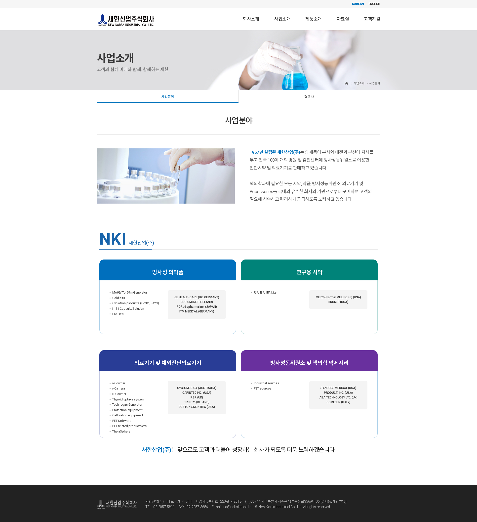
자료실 (343, 19)
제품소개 (313, 19)
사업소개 (282, 19)
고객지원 (372, 19)
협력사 (309, 97)
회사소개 (251, 19)
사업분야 (167, 97)
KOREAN (358, 3)
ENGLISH (374, 3)
